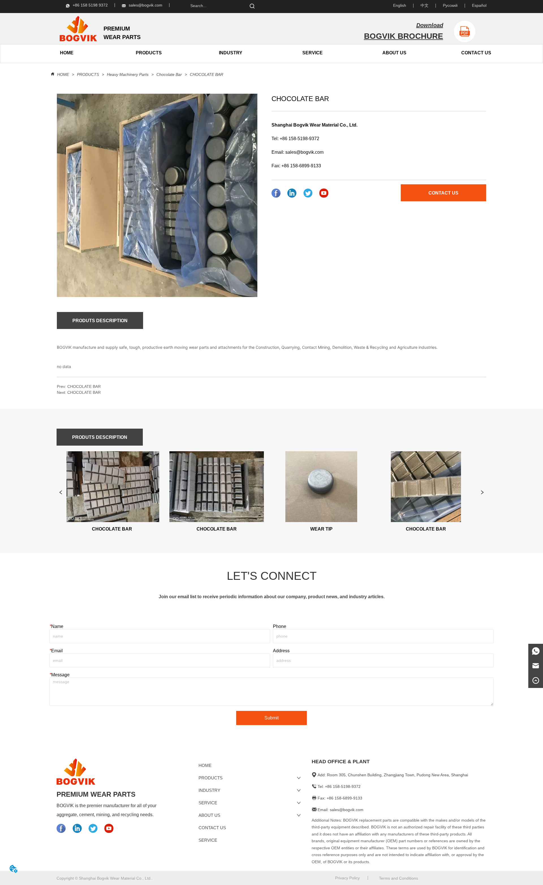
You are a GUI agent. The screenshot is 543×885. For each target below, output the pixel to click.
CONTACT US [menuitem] (476, 52)
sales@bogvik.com (304, 152)
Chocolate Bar (169, 74)
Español (479, 5)
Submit (271, 717)
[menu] (107, 52)
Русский (450, 5)
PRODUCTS (88, 74)
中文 (424, 5)
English (399, 5)
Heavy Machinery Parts (127, 74)
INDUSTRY (230, 52)
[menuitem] (149, 52)
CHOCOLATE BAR (206, 74)
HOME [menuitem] (67, 52)
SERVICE (312, 52)
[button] (148, 53)
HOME (63, 74)
